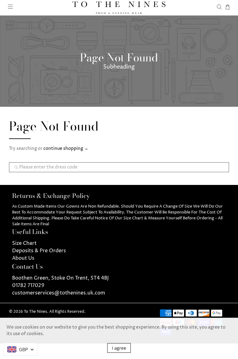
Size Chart (24, 243)
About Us (23, 258)
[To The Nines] (119, 8)
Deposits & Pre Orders (39, 250)
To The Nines (35, 311)
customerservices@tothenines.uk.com (58, 292)
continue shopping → (65, 148)
